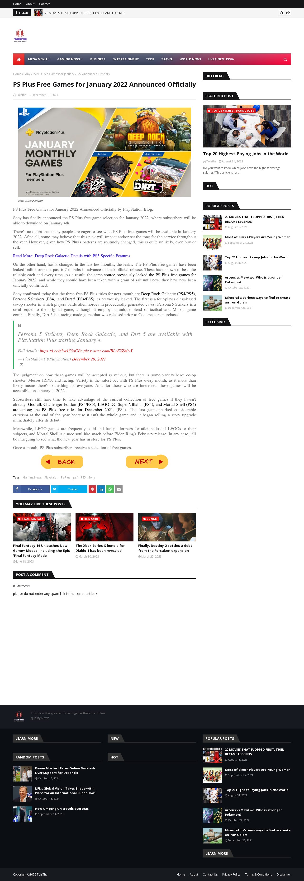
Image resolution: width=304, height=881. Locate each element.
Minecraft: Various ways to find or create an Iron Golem (257, 299)
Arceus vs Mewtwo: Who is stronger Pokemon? (253, 279)
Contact (44, 4)
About (30, 4)
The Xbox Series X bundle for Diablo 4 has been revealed (100, 548)
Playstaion (51, 477)
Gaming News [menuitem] (68, 59)
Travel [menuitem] (167, 59)
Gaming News (32, 477)
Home (17, 4)
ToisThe (42, 874)
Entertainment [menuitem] (126, 59)
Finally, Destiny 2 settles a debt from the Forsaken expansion (165, 548)
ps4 (75, 477)
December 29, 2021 (89, 359)
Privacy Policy (231, 874)
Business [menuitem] (97, 59)
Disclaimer (284, 874)
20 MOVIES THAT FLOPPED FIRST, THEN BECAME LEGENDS (254, 219)
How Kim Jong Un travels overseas (62, 808)
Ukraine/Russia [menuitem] (221, 59)
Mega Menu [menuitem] (37, 59)
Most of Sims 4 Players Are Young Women (257, 237)
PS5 (83, 477)
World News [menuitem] (190, 59)
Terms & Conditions (258, 874)
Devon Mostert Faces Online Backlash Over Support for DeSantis (91, 13)
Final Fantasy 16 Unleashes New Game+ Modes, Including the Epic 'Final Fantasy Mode (41, 550)
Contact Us (210, 874)
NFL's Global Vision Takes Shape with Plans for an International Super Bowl (65, 790)
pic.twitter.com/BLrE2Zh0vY (108, 350)
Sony (27, 74)
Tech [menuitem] (150, 59)
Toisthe (21, 95)
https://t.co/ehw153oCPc (61, 350)
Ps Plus (65, 477)
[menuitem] (18, 59)
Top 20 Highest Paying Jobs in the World (246, 153)
